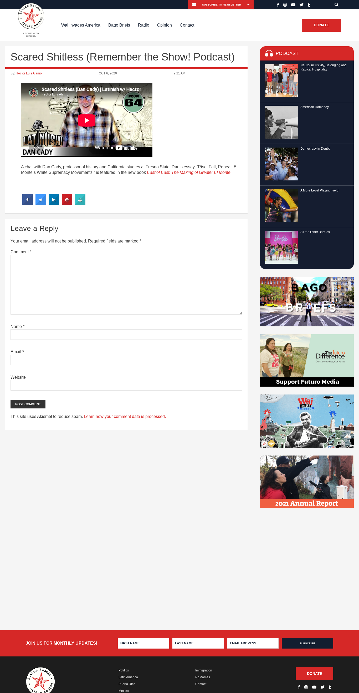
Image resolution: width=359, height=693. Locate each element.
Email (17, 352)
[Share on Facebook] (27, 203)
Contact (187, 25)
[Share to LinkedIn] (54, 203)
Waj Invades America (80, 25)
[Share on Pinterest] (67, 203)
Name (17, 326)
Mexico (124, 691)
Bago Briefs (119, 25)
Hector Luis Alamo (29, 73)
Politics (124, 670)
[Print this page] (80, 203)
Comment (21, 252)
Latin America (128, 677)
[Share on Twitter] (40, 203)
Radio (143, 25)
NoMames (202, 677)
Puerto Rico (127, 684)
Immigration (203, 670)
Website (18, 377)
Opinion (164, 25)
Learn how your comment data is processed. (125, 416)
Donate (321, 25)
